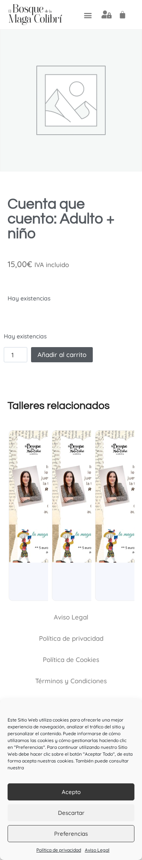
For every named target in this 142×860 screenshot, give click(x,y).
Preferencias (71, 833)
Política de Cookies (71, 659)
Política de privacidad (58, 850)
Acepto (71, 792)
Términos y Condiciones (71, 681)
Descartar (71, 812)
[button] (88, 15)
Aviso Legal (97, 850)
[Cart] (122, 15)
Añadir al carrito (61, 354)
